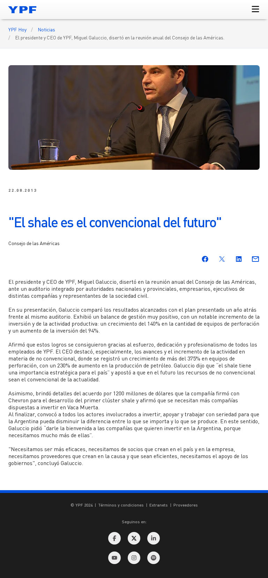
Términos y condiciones (121, 505)
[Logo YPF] (22, 9)
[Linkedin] (153, 538)
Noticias (46, 29)
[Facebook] (114, 538)
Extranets (158, 505)
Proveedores (185, 505)
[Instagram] (134, 558)
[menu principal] (255, 9)
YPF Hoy (17, 29)
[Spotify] (153, 558)
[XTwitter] (134, 538)
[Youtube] (114, 558)
